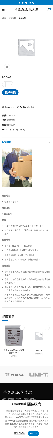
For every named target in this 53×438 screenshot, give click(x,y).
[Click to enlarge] (7, 67)
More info (19, 433)
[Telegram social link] (33, 3)
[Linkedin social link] (30, 3)
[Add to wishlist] (22, 327)
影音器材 (12, 18)
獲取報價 (10, 92)
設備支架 (22, 18)
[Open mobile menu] (3, 10)
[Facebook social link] (19, 3)
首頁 (4, 18)
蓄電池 (14, 356)
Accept (33, 433)
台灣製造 (11, 124)
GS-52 (39, 350)
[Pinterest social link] (26, 3)
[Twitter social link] (22, 3)
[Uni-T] (39, 375)
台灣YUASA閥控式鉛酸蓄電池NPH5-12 (14, 351)
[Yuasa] (14, 375)
